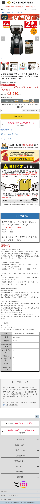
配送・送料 (20, 445)
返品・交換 (20, 450)
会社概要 (20, 477)
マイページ (19, 9)
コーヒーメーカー (25, 12)
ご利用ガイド (35, 9)
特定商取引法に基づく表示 (9, 495)
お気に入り (11, 9)
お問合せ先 (20, 456)
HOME (3, 9)
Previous (3, 17)
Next (37, 17)
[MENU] (3, 3)
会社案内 (4, 491)
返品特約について (6, 130)
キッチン (8, 12)
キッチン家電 (15, 12)
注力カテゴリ (20, 461)
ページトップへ (37, 416)
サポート (20, 472)
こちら (5, 405)
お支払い (20, 439)
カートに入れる (20, 501)
